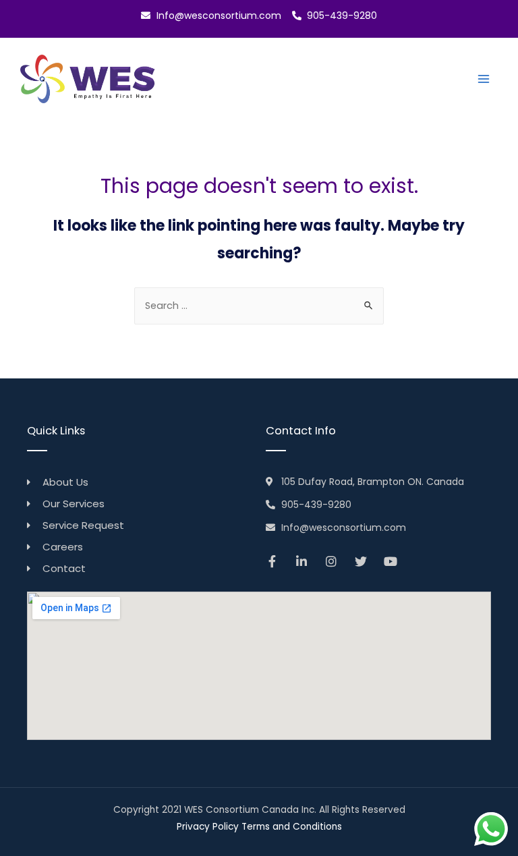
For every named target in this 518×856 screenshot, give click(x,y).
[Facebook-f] (272, 561)
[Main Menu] (483, 79)
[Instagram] (331, 561)
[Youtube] (390, 561)
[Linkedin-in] (301, 561)
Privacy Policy (208, 826)
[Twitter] (361, 561)
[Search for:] (259, 305)
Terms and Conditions (291, 826)
